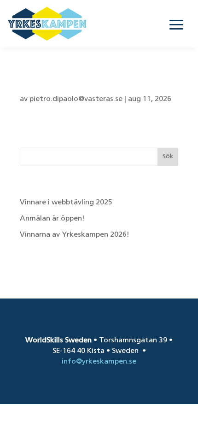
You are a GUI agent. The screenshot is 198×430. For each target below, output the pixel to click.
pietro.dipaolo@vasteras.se (75, 99)
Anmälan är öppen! (53, 218)
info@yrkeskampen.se (99, 361)
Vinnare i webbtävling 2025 (66, 202)
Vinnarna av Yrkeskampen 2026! (74, 235)
